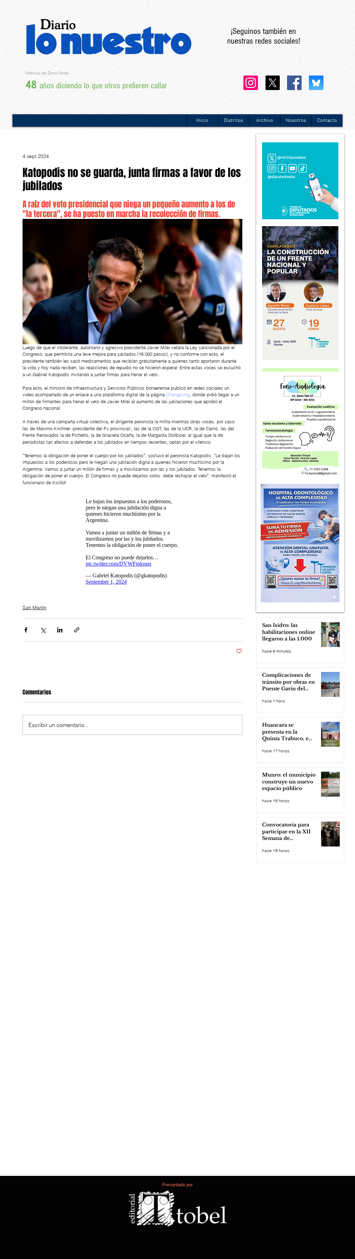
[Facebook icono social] (294, 83)
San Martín (34, 607)
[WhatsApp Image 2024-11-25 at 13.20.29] (316, 83)
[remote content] (132, 542)
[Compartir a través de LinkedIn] (60, 630)
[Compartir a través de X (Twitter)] (43, 630)
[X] (272, 83)
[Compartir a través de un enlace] (76, 630)
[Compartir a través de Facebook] (26, 630)
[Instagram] (250, 83)
